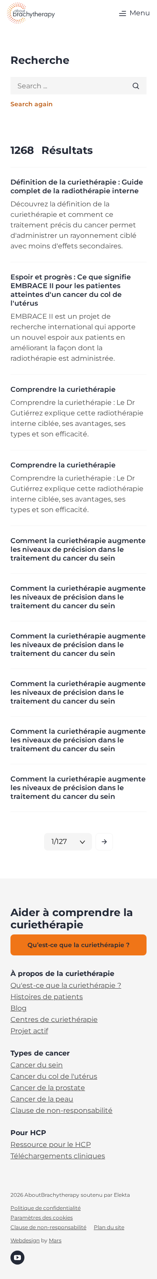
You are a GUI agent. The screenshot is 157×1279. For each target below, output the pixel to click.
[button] (133, 13)
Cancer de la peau (41, 1099)
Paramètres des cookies (41, 1218)
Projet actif (29, 1031)
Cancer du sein (36, 1065)
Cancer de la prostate (47, 1088)
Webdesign (25, 1240)
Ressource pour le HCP (50, 1145)
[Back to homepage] (31, 13)
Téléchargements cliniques (57, 1156)
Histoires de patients (46, 997)
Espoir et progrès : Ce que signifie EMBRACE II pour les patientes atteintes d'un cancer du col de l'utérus (70, 290)
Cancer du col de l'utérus (53, 1076)
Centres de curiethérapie (54, 1020)
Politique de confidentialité (45, 1208)
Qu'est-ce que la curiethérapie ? (65, 986)
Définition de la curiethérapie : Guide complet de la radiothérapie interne (76, 186)
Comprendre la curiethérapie (63, 389)
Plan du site (109, 1227)
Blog (18, 1008)
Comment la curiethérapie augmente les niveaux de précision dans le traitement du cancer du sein (78, 549)
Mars (55, 1240)
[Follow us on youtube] (17, 1257)
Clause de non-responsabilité (61, 1111)
